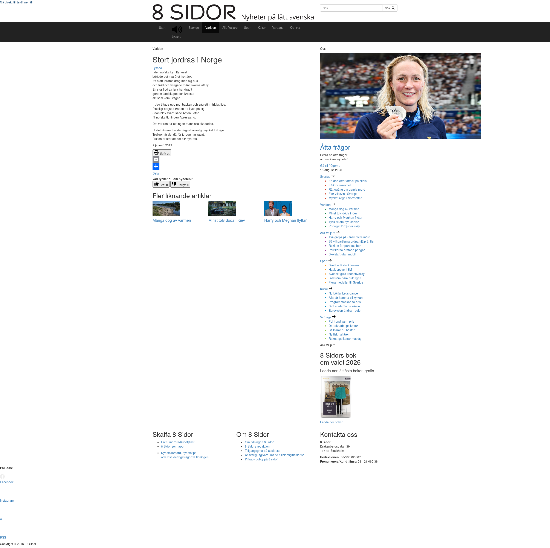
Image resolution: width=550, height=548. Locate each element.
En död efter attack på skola (348, 181)
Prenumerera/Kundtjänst (177, 442)
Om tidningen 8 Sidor (259, 442)
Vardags (277, 27)
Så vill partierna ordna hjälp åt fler (351, 241)
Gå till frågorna (330, 165)
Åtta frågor (335, 147)
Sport (247, 27)
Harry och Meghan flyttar (285, 220)
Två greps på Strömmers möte (349, 237)
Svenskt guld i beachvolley (347, 274)
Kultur (262, 27)
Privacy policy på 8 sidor (261, 459)
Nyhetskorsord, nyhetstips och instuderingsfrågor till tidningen (185, 455)
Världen (210, 27)
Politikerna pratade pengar (347, 250)
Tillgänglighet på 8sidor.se (262, 450)
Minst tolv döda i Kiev (226, 220)
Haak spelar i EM (340, 269)
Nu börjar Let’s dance (343, 293)
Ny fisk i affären (339, 334)
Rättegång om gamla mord (347, 189)
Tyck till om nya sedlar (344, 222)
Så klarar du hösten (342, 330)
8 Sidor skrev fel (340, 185)
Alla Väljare (230, 27)
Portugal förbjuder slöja (344, 226)
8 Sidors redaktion (257, 446)
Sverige (194, 27)
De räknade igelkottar (343, 325)
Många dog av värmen (172, 220)
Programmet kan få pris (345, 302)
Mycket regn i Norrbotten (345, 198)
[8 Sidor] (233, 20)
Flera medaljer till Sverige (346, 282)
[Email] (233, 159)
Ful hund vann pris (341, 321)
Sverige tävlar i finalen (344, 265)
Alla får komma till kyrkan (346, 297)
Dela (156, 173)
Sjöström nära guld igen (345, 278)
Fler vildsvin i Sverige (343, 193)
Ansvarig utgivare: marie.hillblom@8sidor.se (274, 455)
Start (162, 27)
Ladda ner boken (331, 422)
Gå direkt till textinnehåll (16, 2)
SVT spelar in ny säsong (345, 306)
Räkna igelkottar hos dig (345, 338)
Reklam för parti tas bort (345, 245)
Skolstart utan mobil (342, 254)
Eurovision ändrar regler (345, 310)
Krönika (295, 27)
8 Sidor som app (172, 446)
